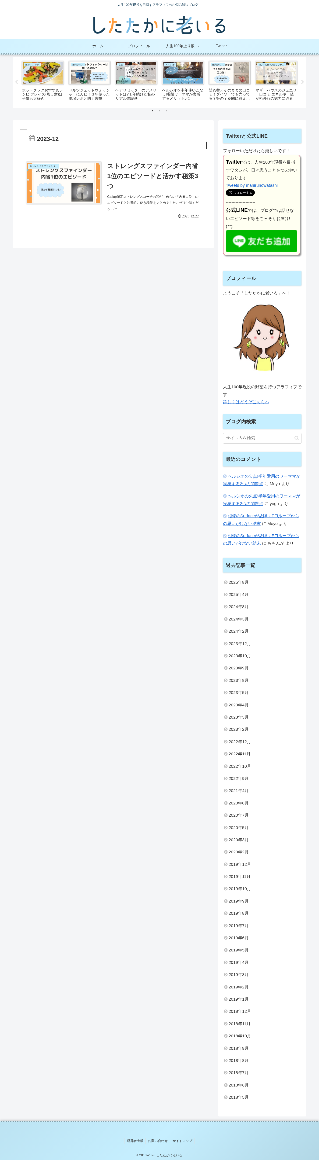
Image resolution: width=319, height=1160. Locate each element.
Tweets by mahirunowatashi (252, 185)
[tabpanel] (43, 81)
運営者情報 (135, 1141)
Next (302, 82)
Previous (16, 82)
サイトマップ (182, 1141)
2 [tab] (159, 110)
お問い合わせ (158, 1141)
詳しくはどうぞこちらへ (246, 402)
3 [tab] (166, 110)
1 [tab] (152, 110)
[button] (297, 438)
